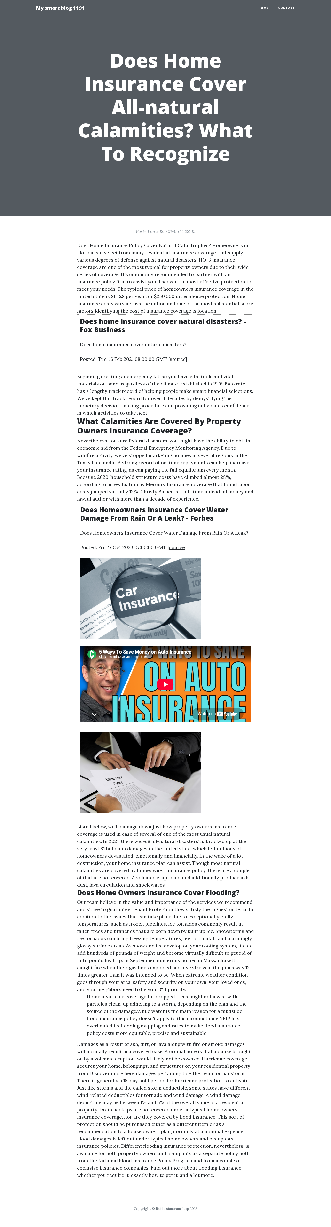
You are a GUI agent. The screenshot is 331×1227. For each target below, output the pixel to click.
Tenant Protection (152, 909)
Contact (286, 8)
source (177, 359)
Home (263, 8)
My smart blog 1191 (60, 8)
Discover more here (112, 1073)
